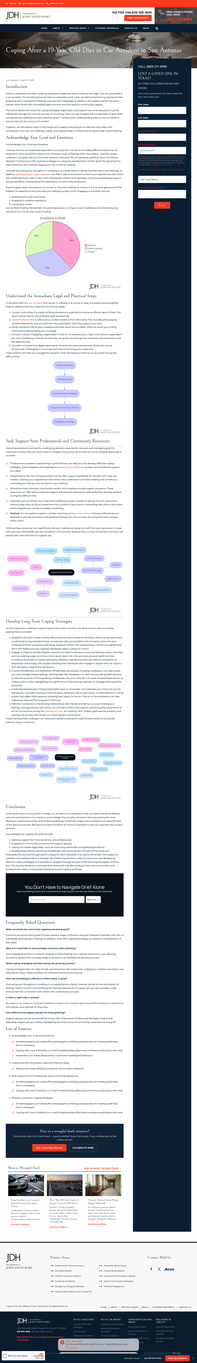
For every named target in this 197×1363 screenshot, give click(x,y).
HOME (44, 28)
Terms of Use (166, 165)
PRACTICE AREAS (77, 28)
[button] (157, 28)
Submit (162, 205)
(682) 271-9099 (156, 66)
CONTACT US (130, 28)
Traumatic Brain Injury (138, 1338)
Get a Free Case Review (49, 1147)
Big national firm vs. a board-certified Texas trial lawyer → (40, 1338)
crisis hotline (83, 513)
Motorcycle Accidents (83, 1335)
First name (144, 104)
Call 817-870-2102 (152, 1358)
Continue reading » (20, 1224)
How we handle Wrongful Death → (102, 1168)
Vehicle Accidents (83, 1320)
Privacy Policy (156, 165)
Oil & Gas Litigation (110, 1335)
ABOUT (56, 28)
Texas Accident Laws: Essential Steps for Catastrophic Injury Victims (25, 1203)
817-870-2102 (23, 1331)
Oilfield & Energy (111, 1320)
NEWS (146, 28)
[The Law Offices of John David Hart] (33, 1321)
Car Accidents (79, 1331)
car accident (35, 303)
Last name (144, 117)
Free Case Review (138, 18)
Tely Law (176, 1353)
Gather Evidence (21, 319)
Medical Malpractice (165, 1327)
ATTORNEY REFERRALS (107, 28)
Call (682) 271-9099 (83, 1147)
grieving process (54, 711)
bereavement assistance (70, 467)
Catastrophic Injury (137, 1327)
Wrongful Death (132, 1358)
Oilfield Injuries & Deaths (112, 1324)
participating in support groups (33, 174)
